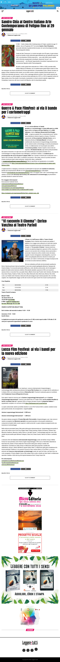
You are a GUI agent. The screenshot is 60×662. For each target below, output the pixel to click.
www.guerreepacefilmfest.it (32, 170)
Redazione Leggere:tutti (14, 35)
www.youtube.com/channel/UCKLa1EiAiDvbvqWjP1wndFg (17, 189)
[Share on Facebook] (15, 41)
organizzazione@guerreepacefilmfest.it (15, 161)
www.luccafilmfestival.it (8, 464)
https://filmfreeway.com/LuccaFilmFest (36, 403)
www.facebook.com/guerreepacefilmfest (18, 172)
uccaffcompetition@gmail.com (10, 462)
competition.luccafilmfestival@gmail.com (13, 460)
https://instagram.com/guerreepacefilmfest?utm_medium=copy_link (20, 193)
